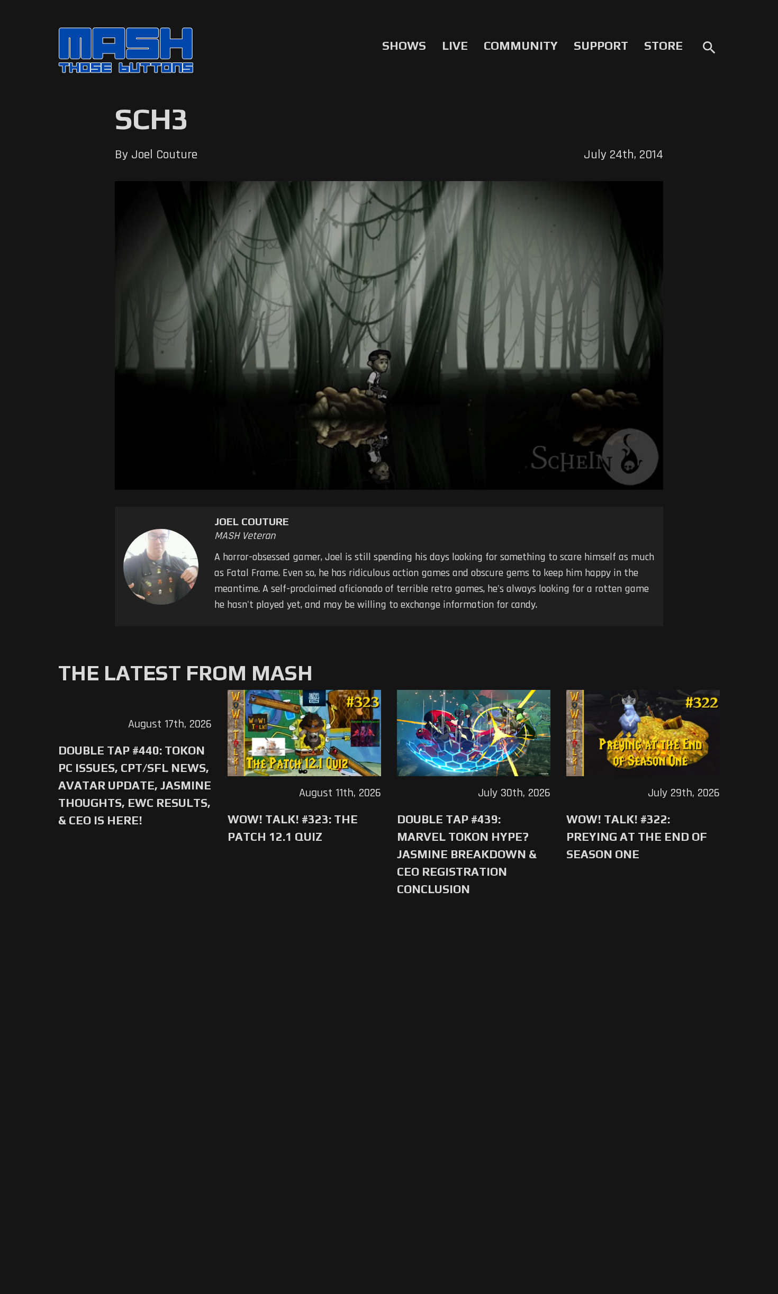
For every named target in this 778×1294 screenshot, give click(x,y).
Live (455, 45)
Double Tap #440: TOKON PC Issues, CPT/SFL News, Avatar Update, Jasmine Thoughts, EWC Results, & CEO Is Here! (134, 785)
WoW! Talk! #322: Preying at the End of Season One (636, 836)
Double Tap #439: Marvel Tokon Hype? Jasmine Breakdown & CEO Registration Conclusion (467, 854)
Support (601, 45)
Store (663, 45)
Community (521, 45)
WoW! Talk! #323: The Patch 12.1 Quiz (293, 827)
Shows (404, 45)
